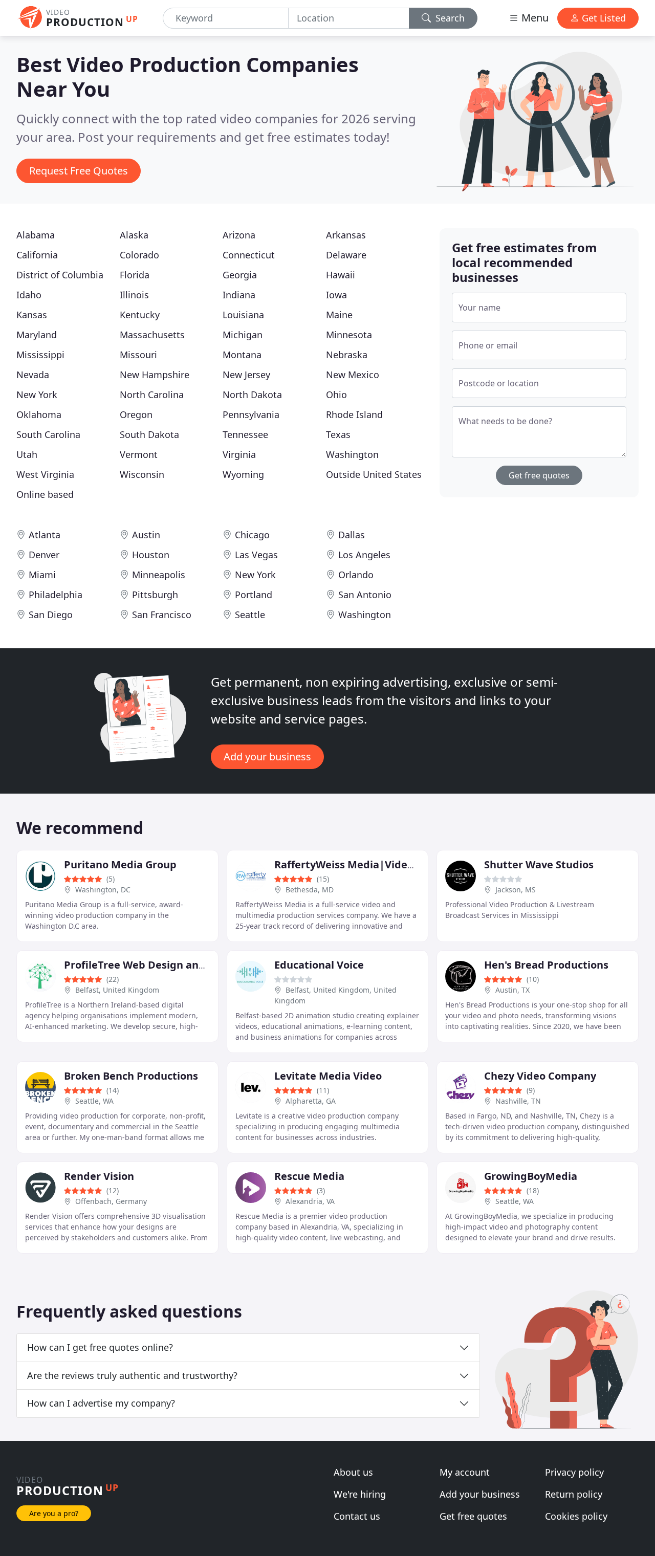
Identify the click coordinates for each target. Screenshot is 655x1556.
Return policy (573, 1494)
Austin (146, 535)
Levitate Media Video (328, 1076)
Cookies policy (576, 1516)
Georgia (240, 275)
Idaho (28, 295)
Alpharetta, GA (311, 1101)
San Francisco (161, 614)
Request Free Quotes (78, 171)
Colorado (139, 255)
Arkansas (346, 235)
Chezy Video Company (540, 1076)
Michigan (243, 334)
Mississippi (40, 354)
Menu (534, 18)
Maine (339, 315)
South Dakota (149, 434)
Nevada (32, 374)
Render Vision (99, 1176)
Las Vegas (256, 555)
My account (465, 1472)
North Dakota (252, 394)
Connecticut (249, 255)
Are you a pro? (53, 1513)
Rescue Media (309, 1176)
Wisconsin (142, 474)
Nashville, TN (518, 1101)
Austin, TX (512, 990)
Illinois (134, 295)
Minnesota (349, 334)
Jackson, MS (515, 889)
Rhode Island (354, 414)
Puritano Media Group (120, 864)
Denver (44, 555)
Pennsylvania (251, 414)
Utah (26, 454)
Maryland (36, 334)
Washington (352, 454)
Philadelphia (55, 594)
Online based (45, 494)
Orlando (356, 574)
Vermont (139, 454)
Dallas (351, 535)
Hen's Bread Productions (546, 965)
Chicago (252, 535)
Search (449, 18)
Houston (150, 555)
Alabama (35, 235)
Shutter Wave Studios (539, 864)
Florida (134, 275)
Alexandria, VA (310, 1201)
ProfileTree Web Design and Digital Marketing (181, 965)
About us (353, 1472)
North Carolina (152, 394)
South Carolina (48, 434)
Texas (338, 434)
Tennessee (245, 434)
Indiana (239, 295)
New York (36, 394)
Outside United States (374, 474)
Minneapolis (158, 574)
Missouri (138, 354)
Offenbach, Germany (111, 1201)
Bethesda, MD (310, 889)
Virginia (239, 454)
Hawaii (340, 275)
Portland (253, 594)
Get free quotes (539, 475)
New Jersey (246, 374)
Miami (42, 574)
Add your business (267, 756)
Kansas (31, 315)
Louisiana (243, 315)
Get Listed (602, 18)
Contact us (357, 1516)
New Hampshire (154, 374)
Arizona (239, 235)
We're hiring (360, 1494)
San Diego (51, 614)
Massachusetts (152, 334)
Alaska (134, 235)
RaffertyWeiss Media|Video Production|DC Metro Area (413, 864)
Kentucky (140, 315)
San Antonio (364, 594)
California (37, 255)
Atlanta (44, 535)
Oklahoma (38, 414)
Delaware (346, 255)
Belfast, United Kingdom (117, 990)
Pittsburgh (155, 594)
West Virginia (45, 474)
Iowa (336, 295)
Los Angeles (364, 555)
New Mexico (352, 374)
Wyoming (243, 474)
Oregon (136, 414)
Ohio (336, 394)
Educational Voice (319, 965)
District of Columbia (59, 275)
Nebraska (346, 354)
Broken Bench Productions (131, 1076)
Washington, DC (102, 889)
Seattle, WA (94, 1101)
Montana (242, 354)
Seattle (250, 614)
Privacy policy (574, 1472)
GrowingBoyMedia (530, 1176)
